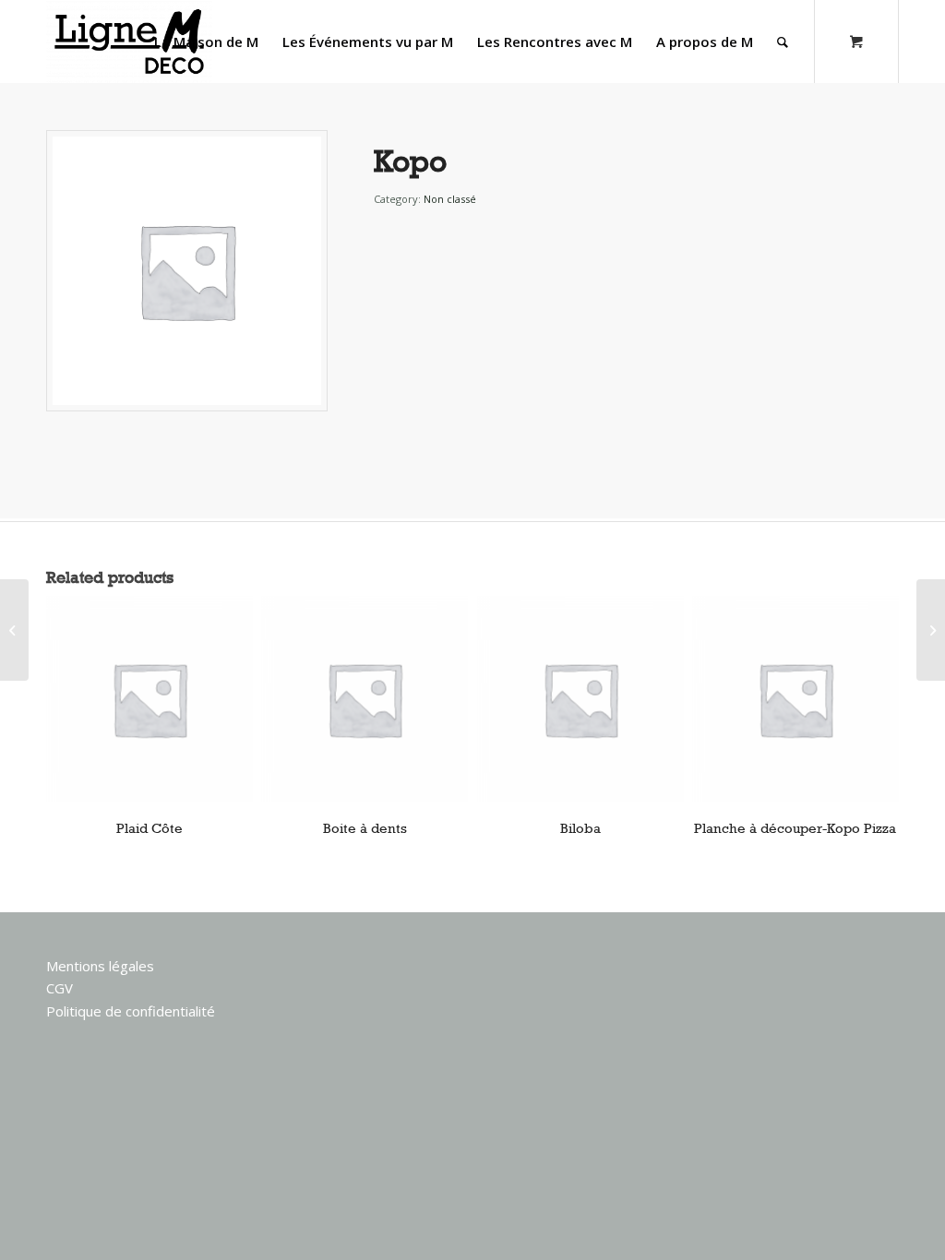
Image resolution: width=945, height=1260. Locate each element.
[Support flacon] (14, 630)
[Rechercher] (782, 41)
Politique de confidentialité (130, 1011)
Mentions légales (100, 966)
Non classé (450, 199)
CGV (59, 988)
